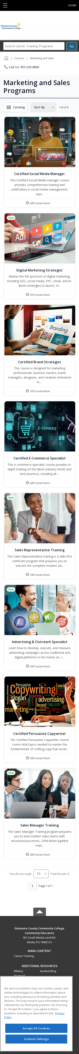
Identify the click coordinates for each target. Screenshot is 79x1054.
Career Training (24, 956)
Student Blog (48, 971)
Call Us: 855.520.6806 (21, 67)
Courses (19, 58)
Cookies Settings (36, 1039)
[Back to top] (39, 931)
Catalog (19, 107)
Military (18, 971)
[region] (36, 1013)
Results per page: (21, 874)
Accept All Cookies (36, 1028)
